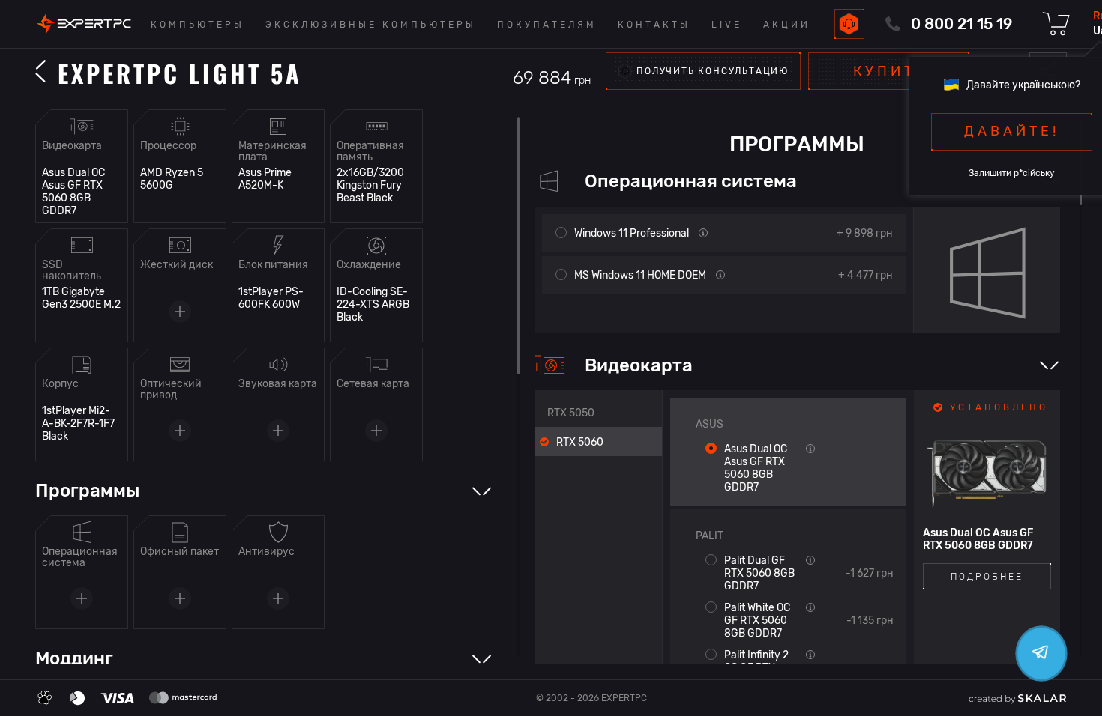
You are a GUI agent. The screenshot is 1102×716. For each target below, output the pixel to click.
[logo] (84, 23)
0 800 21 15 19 (961, 24)
